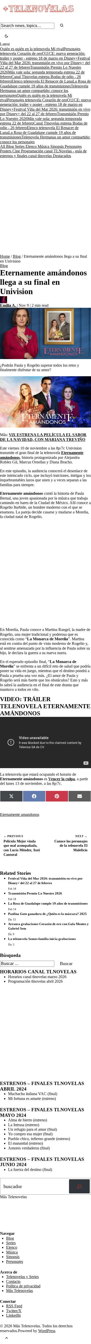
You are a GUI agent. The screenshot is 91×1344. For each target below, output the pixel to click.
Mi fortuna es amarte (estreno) (32, 1098)
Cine (16, 151)
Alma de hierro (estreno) (27, 1120)
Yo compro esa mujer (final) (30, 1134)
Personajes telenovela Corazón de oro (40, 51)
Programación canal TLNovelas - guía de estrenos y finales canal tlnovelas (43, 153)
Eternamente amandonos (19, 814)
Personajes (73, 146)
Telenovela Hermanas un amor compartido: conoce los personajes (44, 91)
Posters (6, 151)
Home (5, 256)
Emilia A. (8, 305)
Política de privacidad (23, 1286)
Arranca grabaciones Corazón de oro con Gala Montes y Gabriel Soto (48, 926)
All (3, 146)
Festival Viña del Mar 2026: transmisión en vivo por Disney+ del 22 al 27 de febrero (45, 63)
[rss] (4, 1227)
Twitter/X (13, 1311)
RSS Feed (11, 1217)
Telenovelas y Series (22, 1277)
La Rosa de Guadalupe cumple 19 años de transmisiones (45, 83)
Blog (10, 146)
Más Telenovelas (19, 1290)
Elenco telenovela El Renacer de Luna (42, 81)
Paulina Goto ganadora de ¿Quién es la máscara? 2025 (47, 914)
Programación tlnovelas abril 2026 (35, 981)
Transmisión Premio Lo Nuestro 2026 (35, 893)
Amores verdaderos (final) (29, 1148)
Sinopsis (57, 146)
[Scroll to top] (6, 1338)
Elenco (32, 146)
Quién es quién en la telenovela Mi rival (31, 49)
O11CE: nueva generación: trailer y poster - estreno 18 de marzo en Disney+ (45, 104)
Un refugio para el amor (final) (32, 1129)
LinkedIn (13, 1315)
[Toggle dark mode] (6, 36)
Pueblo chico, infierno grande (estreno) (39, 1139)
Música (44, 146)
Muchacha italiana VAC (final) (32, 1094)
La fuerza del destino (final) (30, 1169)
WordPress (46, 1331)
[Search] (61, 25)
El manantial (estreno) (25, 1143)
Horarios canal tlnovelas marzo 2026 (37, 977)
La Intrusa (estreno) (23, 1125)
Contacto (13, 1281)
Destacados (62, 156)
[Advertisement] (45, 206)
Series (20, 146)
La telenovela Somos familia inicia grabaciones (42, 939)
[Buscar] (79, 1186)
